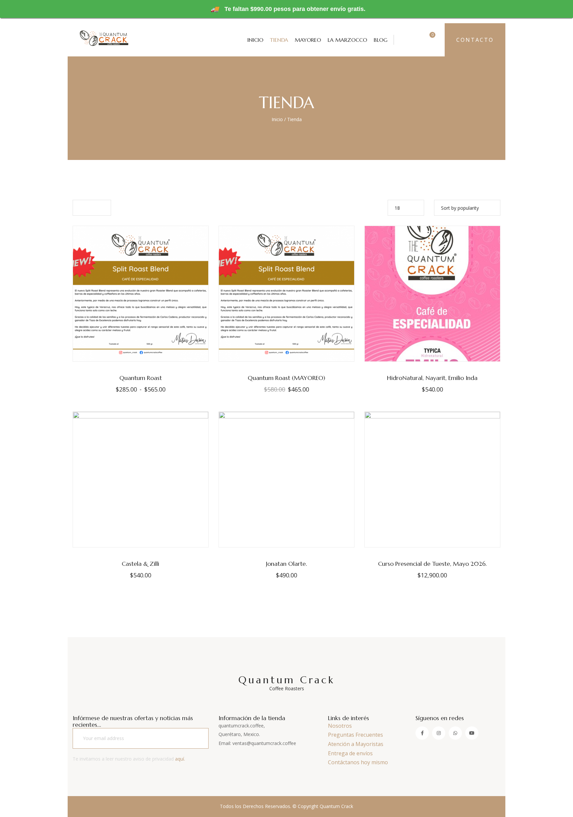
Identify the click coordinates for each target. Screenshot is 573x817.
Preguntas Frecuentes (355, 734)
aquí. (180, 759)
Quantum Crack (286, 683)
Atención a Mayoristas (355, 744)
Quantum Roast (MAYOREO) (286, 378)
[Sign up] (194, 738)
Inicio (255, 40)
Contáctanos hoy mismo (358, 762)
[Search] (419, 39)
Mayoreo (308, 40)
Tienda (279, 40)
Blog (380, 40)
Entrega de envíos (350, 753)
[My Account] (406, 39)
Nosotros (340, 725)
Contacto (475, 39)
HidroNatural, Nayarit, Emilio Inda (432, 378)
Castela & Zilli (140, 563)
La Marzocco (347, 40)
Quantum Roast (140, 378)
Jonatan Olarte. (286, 563)
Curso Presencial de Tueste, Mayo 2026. (432, 563)
